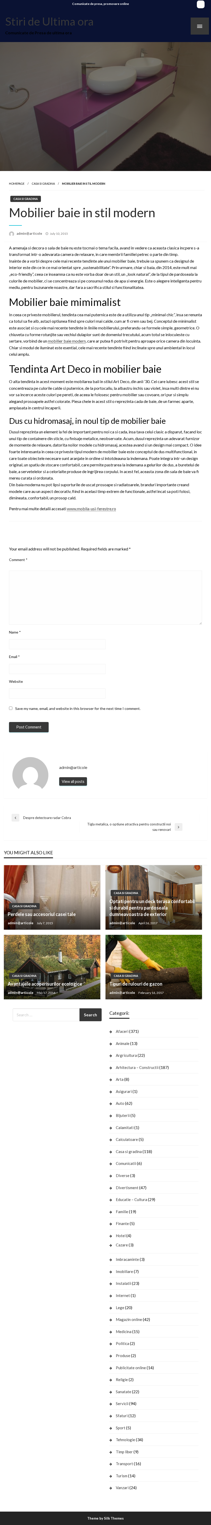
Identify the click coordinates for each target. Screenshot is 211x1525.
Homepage (16, 183)
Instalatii (123, 1283)
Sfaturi (122, 1415)
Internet (123, 1295)
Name (15, 632)
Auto (120, 1103)
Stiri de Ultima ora (49, 21)
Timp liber (124, 1451)
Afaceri (122, 1031)
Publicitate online (131, 1367)
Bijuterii (123, 1115)
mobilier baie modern (67, 340)
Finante (122, 1223)
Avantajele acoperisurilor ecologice (45, 984)
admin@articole (29, 233)
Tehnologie (125, 1439)
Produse (123, 1355)
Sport (120, 1427)
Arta (120, 1079)
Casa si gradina (43, 183)
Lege (120, 1307)
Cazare (122, 1245)
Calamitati (125, 1127)
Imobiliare (124, 1271)
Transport (124, 1463)
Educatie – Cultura (131, 1199)
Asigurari (124, 1091)
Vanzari (122, 1487)
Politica (122, 1343)
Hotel (121, 1235)
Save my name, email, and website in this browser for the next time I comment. (77, 708)
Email (14, 656)
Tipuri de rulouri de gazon (135, 984)
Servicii (122, 1403)
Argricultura (126, 1055)
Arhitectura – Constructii (137, 1067)
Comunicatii (126, 1163)
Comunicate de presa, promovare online (100, 4)
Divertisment (127, 1187)
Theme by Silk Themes (105, 1518)
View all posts (73, 781)
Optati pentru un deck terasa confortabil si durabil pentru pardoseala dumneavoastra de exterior (152, 907)
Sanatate (123, 1391)
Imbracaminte (127, 1259)
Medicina (123, 1331)
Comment (18, 559)
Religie (122, 1379)
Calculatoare (127, 1139)
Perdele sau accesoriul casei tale (42, 914)
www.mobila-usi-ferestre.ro (91, 508)
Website (16, 681)
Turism (121, 1475)
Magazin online (129, 1319)
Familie (122, 1211)
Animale (122, 1043)
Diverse (122, 1175)
